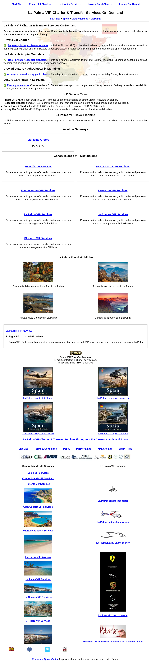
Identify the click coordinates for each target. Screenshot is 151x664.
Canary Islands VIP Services (38, 478)
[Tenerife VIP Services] (38, 495)
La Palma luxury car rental (112, 615)
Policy (66, 449)
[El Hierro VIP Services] (38, 634)
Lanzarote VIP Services (38, 557)
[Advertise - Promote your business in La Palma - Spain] (113, 631)
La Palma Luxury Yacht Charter (38, 433)
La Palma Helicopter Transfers (113, 398)
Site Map (23, 449)
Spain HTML (125, 449)
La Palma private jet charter (113, 501)
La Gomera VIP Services (38, 597)
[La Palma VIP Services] (38, 588)
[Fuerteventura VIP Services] (38, 544)
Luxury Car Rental (129, 4)
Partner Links (83, 449)
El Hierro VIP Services (38, 621)
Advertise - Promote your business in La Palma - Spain (112, 641)
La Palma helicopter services (113, 522)
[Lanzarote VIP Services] (38, 568)
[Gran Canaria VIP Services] (38, 519)
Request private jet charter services (28, 45)
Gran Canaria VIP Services (38, 507)
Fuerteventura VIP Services (38, 530)
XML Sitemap (105, 449)
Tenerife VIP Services (38, 484)
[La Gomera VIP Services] (38, 609)
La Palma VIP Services (38, 579)
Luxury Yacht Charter (100, 4)
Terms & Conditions (46, 449)
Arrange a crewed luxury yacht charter (28, 74)
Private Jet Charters (40, 4)
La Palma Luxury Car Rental (113, 433)
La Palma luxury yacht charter (113, 543)
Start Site (17, 4)
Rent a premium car (18, 85)
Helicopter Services (70, 4)
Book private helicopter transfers (27, 60)
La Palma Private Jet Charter (38, 398)
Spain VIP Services (38, 473)
